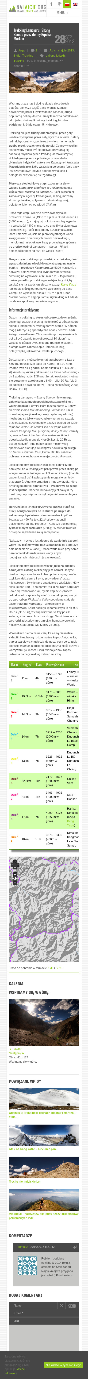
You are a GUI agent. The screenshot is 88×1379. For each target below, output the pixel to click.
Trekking (27, 55)
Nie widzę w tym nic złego (63, 1365)
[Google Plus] (59, 4)
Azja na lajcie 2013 (62, 50)
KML (51, 968)
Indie (17, 55)
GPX (58, 968)
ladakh (60, 55)
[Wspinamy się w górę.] (44, 1044)
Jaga (19, 50)
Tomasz (23, 1247)
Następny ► (17, 1053)
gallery (50, 55)
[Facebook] (51, 4)
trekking (19, 60)
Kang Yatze (68, 284)
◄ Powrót (15, 1049)
